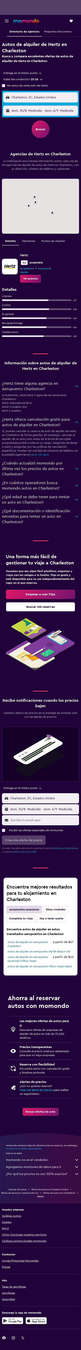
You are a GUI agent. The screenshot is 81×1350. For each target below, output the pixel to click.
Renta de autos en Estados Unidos (49, 1189)
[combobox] (23, 73)
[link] (30, 279)
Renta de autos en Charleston (59, 1193)
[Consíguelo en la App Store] (36, 1320)
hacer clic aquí (39, 454)
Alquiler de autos (17, 1189)
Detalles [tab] (10, 241)
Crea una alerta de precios (36, 1090)
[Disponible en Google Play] (12, 1320)
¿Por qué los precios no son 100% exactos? (36, 1174)
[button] (6, 21)
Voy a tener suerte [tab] (51, 918)
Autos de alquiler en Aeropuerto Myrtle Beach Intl (38, 951)
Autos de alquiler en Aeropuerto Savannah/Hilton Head (27, 959)
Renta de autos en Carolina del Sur (20, 1193)
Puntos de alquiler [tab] (53, 241)
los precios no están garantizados (24, 1148)
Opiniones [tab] (28, 241)
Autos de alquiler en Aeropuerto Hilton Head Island (39, 966)
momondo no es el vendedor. (27, 1159)
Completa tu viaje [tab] (21, 918)
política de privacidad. (24, 852)
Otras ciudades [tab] (55, 909)
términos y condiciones (65, 848)
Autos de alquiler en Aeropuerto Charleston (27, 944)
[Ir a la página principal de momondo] (26, 21)
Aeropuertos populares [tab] (24, 909)
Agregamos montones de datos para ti (33, 1167)
